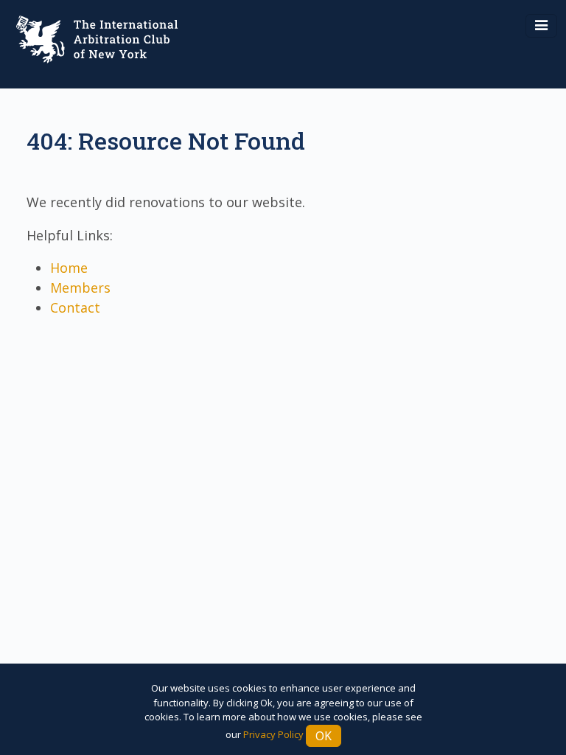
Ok (323, 736)
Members (80, 287)
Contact (75, 307)
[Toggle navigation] (541, 26)
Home (69, 267)
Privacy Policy (273, 734)
